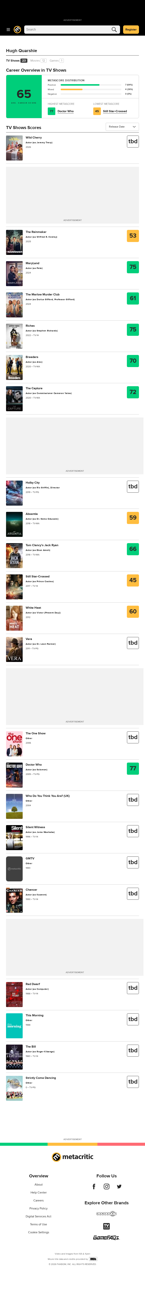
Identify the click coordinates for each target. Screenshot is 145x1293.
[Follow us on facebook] (94, 1188)
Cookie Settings (38, 1232)
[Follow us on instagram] (106, 1188)
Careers (38, 1200)
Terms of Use (38, 1224)
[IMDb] (93, 1259)
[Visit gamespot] (106, 1216)
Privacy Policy (38, 1208)
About (39, 1184)
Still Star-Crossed (115, 111)
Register (131, 29)
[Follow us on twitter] (119, 1188)
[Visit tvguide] (106, 1228)
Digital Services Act (38, 1216)
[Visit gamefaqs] (106, 1239)
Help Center (39, 1192)
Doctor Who (66, 111)
